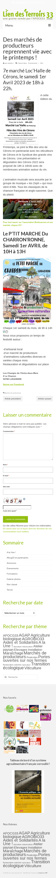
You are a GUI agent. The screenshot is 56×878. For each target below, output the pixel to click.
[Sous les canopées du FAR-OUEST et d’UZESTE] (22, 725)
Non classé (12, 584)
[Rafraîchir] (24, 499)
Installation (35, 649)
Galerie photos (14, 579)
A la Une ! (11, 552)
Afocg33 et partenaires (17, 557)
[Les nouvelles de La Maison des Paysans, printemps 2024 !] (22, 741)
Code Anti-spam (9, 511)
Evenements (32, 63)
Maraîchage (13, 653)
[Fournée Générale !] (34, 733)
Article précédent (13, 398)
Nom (5, 465)
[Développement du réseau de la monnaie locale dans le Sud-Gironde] (9, 725)
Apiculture (17, 647)
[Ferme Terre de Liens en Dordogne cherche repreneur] (22, 733)
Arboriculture (27, 647)
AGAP (24, 635)
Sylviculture (26, 665)
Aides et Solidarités (20, 642)
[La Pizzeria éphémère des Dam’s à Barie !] (9, 733)
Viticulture (32, 668)
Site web (6, 487)
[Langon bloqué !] (22, 749)
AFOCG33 (10, 635)
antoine (10, 63)
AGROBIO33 (33, 639)
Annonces (11, 563)
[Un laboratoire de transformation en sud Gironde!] (9, 741)
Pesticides (32, 657)
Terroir (10, 590)
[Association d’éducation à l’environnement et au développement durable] (9, 708)
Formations (12, 574)
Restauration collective (12, 665)
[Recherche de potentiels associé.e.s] (33, 708)
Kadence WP (42, 873)
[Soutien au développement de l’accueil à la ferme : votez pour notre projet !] (9, 749)
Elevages (20, 649)
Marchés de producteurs (12, 393)
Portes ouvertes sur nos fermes (26, 659)
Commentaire (9, 431)
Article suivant (44, 398)
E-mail (6, 476)
